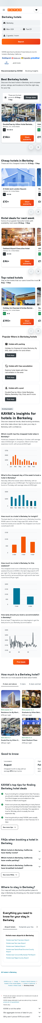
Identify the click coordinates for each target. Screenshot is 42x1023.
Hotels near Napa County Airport (17, 958)
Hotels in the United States (12, 983)
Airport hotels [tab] (10, 927)
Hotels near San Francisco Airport (17, 940)
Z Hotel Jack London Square (14, 189)
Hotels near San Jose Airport (16, 943)
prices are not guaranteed (11, 1002)
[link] (10, 355)
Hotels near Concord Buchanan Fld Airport (20, 955)
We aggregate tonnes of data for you (17, 1012)
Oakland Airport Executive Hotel (16, 248)
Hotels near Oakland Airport (15, 946)
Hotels (16, 981)
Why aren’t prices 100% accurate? (16, 1016)
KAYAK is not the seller (12, 1008)
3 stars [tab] (23, 684)
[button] (3, 9)
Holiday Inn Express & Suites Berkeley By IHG (18, 308)
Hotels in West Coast (14, 985)
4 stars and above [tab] (10, 684)
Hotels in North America (28, 981)
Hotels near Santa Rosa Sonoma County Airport (20, 950)
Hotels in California (29, 983)
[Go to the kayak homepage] (15, 10)
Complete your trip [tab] (26, 927)
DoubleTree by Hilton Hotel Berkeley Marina (18, 124)
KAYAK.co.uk (7, 981)
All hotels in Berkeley (9, 972)
